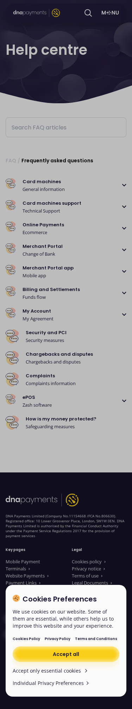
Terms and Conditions (96, 638)
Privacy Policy (57, 638)
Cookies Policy (26, 638)
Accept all (66, 654)
